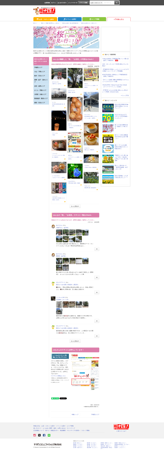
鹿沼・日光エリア (39, 102)
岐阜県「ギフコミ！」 (106, 444)
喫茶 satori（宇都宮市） (89, 149)
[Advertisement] (115, 39)
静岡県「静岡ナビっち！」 (107, 442)
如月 (85, 83)
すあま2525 (70, 181)
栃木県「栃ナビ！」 (78, 442)
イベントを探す (71, 19)
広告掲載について (38, 430)
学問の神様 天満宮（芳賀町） (74, 183)
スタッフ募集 (85, 430)
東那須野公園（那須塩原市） (90, 187)
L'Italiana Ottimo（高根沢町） (90, 167)
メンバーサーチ (72, 2)
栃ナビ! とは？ (122, 431)
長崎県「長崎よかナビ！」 (120, 442)
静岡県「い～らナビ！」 (120, 446)
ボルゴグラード (60, 282)
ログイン (53, 2)
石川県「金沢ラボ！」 (78, 447)
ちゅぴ (85, 165)
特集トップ (75, 414)
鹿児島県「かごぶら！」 (92, 447)
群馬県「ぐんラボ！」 (78, 446)
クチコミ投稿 (83, 2)
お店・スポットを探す (46, 19)
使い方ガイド (37, 428)
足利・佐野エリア (39, 86)
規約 (55, 428)
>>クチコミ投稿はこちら (58, 376)
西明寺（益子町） (72, 92)
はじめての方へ (62, 2)
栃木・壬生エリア (39, 75)
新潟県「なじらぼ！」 (92, 444)
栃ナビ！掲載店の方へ (52, 430)
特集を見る (120, 19)
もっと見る (125, 95)
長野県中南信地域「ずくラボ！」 (122, 444)
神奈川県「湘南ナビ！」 (106, 446)
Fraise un (86, 185)
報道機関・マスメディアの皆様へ (70, 430)
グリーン (54, 133)
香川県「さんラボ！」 (92, 446)
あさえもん (54, 81)
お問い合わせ (62, 428)
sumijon (86, 148)
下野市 (53, 134)
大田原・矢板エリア (40, 94)
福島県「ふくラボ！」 (78, 444)
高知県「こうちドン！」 (120, 447)
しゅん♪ (54, 153)
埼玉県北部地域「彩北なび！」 (106, 448)
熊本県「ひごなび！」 (92, 442)
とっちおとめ (55, 175)
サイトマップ (71, 428)
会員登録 (47, 2)
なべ (53, 102)
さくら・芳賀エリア (40, 90)
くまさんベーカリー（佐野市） (58, 177)
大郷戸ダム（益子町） (57, 83)
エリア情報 (95, 19)
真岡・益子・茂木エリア (41, 81)
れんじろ (86, 114)
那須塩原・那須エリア (41, 98)
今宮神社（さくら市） (62, 299)
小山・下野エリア (39, 71)
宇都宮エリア (95, 414)
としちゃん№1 (60, 297)
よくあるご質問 (47, 428)
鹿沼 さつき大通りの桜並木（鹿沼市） (67, 284)
